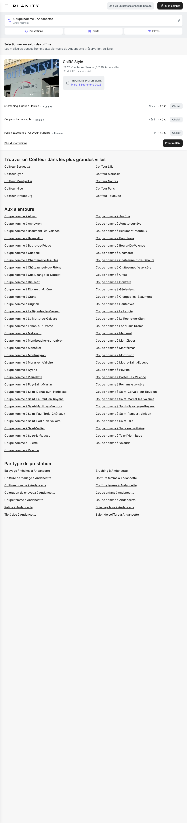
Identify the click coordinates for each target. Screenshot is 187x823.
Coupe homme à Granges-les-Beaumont (124, 296)
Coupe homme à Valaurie (113, 443)
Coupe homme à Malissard (22, 333)
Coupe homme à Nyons (20, 370)
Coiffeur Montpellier (18, 181)
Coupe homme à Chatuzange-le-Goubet (32, 275)
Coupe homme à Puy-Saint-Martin (28, 384)
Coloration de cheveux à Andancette (29, 492)
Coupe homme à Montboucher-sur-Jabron (34, 340)
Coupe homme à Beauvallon (23, 238)
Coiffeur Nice (13, 188)
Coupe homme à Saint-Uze (114, 421)
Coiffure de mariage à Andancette (27, 478)
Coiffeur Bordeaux (17, 166)
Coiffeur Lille (104, 166)
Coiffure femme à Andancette (116, 478)
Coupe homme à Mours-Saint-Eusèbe (122, 362)
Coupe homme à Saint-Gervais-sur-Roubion (126, 391)
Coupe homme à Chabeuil (22, 253)
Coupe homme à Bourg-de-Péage (27, 245)
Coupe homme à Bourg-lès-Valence (120, 245)
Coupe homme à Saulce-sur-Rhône (120, 428)
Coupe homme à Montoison (115, 355)
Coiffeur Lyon (13, 174)
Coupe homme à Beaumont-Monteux (121, 231)
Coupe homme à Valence (21, 450)
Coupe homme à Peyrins (113, 370)
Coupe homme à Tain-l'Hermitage (119, 435)
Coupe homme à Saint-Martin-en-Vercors (33, 406)
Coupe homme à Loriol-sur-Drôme (119, 326)
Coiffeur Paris (105, 188)
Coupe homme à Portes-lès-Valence (121, 377)
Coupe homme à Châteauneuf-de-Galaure (125, 260)
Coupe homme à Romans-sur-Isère (120, 384)
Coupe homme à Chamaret (114, 253)
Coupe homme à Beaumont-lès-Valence (32, 231)
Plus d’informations (15, 143)
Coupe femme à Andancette (23, 500)
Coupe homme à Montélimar (115, 348)
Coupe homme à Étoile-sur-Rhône (28, 289)
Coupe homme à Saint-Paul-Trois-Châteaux (34, 413)
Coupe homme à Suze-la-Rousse (27, 435)
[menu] (6, 6)
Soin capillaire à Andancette (115, 507)
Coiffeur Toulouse (108, 196)
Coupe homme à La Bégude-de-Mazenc (32, 311)
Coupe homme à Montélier (22, 348)
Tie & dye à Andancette (20, 514)
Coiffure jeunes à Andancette (116, 485)
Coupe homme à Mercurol (114, 333)
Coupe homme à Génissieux (115, 289)
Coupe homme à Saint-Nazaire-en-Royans (125, 406)
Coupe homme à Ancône (113, 216)
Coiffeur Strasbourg (18, 196)
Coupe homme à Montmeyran (25, 355)
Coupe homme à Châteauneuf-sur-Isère (123, 267)
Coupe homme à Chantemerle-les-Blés (31, 260)
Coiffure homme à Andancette (25, 485)
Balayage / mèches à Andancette (27, 470)
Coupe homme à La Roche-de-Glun (120, 318)
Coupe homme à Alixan (20, 216)
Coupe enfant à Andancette (115, 492)
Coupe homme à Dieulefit (22, 282)
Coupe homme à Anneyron (23, 223)
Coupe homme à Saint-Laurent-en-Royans (34, 399)
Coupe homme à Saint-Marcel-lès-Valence (125, 399)
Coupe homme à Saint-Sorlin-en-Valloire (32, 421)
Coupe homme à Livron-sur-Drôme (28, 326)
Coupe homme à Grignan (21, 304)
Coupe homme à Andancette (116, 500)
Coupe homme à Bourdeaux (115, 238)
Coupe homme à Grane (20, 296)
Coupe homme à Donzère (113, 282)
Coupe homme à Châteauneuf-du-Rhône (32, 267)
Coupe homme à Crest (111, 275)
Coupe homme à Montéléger (115, 340)
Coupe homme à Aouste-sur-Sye (118, 223)
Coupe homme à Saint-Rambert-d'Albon (123, 413)
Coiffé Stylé (73, 62)
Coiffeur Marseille (108, 174)
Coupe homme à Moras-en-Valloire (28, 362)
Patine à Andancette (18, 507)
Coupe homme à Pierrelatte (23, 377)
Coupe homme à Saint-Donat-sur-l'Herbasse (35, 391)
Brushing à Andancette (112, 470)
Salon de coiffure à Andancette (117, 514)
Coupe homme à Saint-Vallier (24, 428)
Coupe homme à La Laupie (114, 311)
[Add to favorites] (55, 63)
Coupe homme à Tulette (21, 443)
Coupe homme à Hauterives (115, 304)
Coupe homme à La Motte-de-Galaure (30, 318)
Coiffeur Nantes (107, 181)
